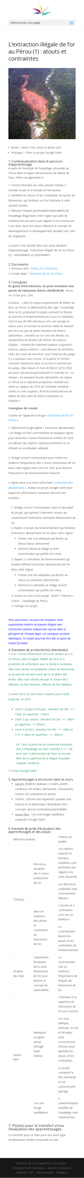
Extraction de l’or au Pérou (46, 273)
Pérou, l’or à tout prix (44, 268)
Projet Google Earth (24, 771)
